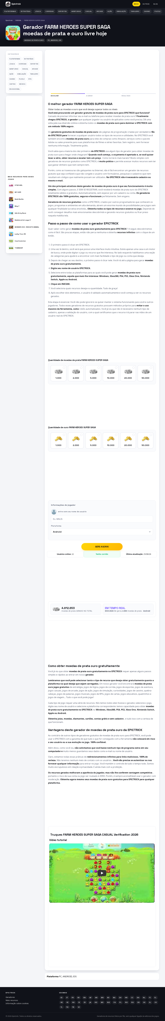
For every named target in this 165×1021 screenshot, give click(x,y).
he (62, 1002)
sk (144, 1002)
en (84, 997)
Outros (146, 4)
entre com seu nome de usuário (72, 511)
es (62, 997)
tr (73, 1007)
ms (102, 1002)
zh (120, 997)
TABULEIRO (135, 11)
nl (144, 997)
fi (150, 997)
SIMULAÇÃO (121, 11)
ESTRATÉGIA (26, 11)
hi (67, 1002)
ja (90, 1002)
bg (114, 997)
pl (120, 1002)
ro (126, 1002)
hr (126, 997)
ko (96, 1002)
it (67, 997)
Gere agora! (102, 546)
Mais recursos (12, 1000)
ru (132, 1002)
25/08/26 (147, 554)
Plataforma (56, 526)
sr (138, 1002)
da (138, 997)
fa (115, 1002)
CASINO (147, 11)
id (85, 1002)
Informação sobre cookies (17, 1003)
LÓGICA (38, 11)
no (108, 1002)
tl (62, 1007)
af (90, 997)
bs (108, 997)
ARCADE (100, 11)
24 (73, 554)
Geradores (10, 997)
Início (136, 4)
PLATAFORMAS (10, 11)
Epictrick (9, 20)
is (79, 1002)
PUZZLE (157, 11)
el (155, 997)
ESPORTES (62, 11)
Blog (155, 4)
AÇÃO (110, 11)
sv (156, 1002)
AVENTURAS (76, 11)
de (78, 997)
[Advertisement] (24, 136)
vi (79, 1007)
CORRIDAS (50, 11)
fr (73, 997)
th (67, 1007)
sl (150, 1002)
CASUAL (88, 11)
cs (132, 997)
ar (96, 997)
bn (102, 997)
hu (73, 1002)
